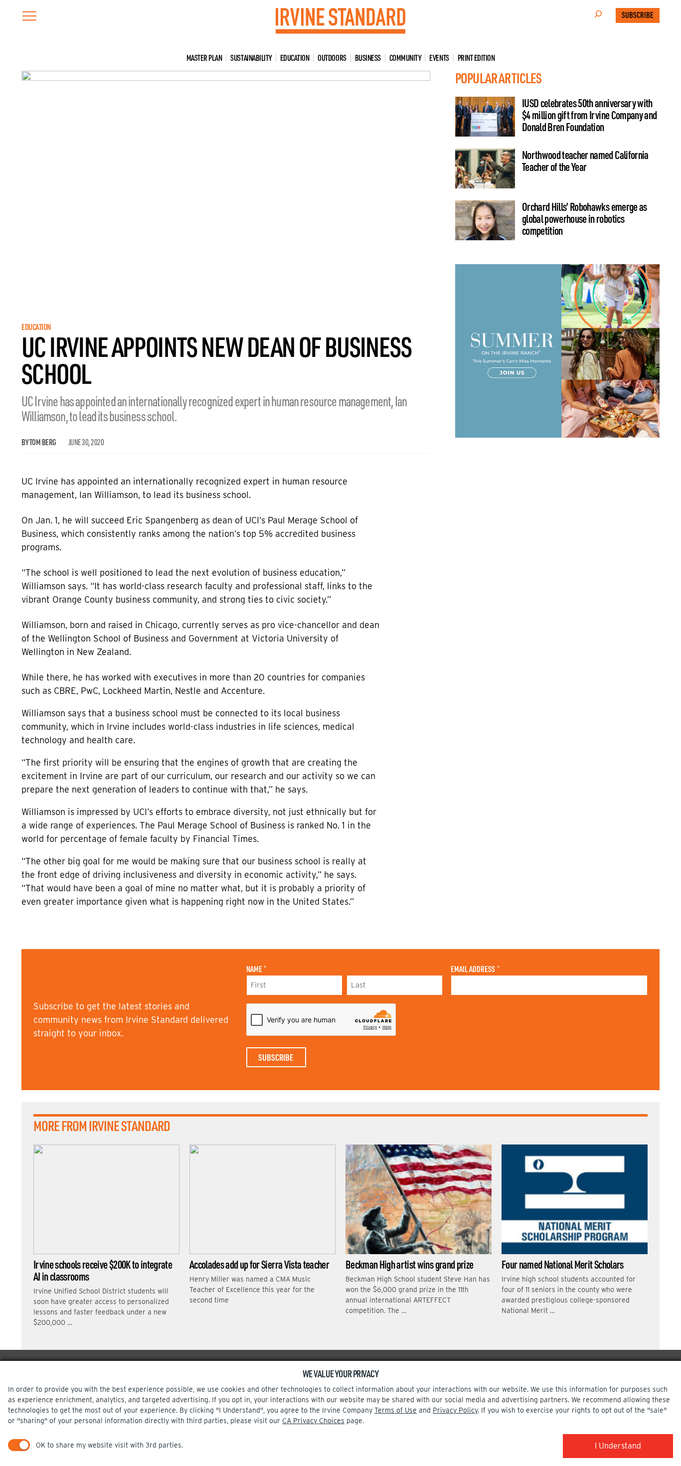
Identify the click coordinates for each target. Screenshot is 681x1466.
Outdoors (332, 58)
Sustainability (250, 58)
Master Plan (204, 58)
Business (368, 58)
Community (405, 58)
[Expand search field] (598, 15)
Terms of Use (395, 1410)
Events (439, 58)
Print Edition (476, 58)
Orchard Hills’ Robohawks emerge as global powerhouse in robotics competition (584, 218)
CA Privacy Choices (313, 1421)
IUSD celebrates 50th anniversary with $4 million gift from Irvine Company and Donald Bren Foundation (589, 115)
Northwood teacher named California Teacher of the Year (585, 160)
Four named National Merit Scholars (563, 1264)
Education (295, 58)
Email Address (475, 969)
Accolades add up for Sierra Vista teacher (259, 1264)
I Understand (618, 1446)
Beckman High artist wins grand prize (409, 1264)
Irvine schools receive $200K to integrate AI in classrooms (102, 1270)
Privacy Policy (455, 1410)
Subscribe (638, 15)
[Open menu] (29, 16)
